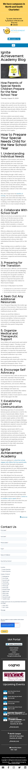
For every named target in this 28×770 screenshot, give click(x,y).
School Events (14, 650)
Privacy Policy (6, 757)
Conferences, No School (13, 701)
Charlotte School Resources (18, 757)
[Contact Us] (3, 768)
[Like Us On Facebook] (8, 768)
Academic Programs (14, 654)
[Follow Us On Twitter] (19, 768)
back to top (24, 517)
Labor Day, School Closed (14, 691)
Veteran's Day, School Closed (15, 707)
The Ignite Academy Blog (14, 656)
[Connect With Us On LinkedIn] (25, 768)
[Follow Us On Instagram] (14, 768)
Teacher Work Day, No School (15, 696)
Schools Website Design (17, 762)
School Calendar (13, 648)
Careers (14, 652)
